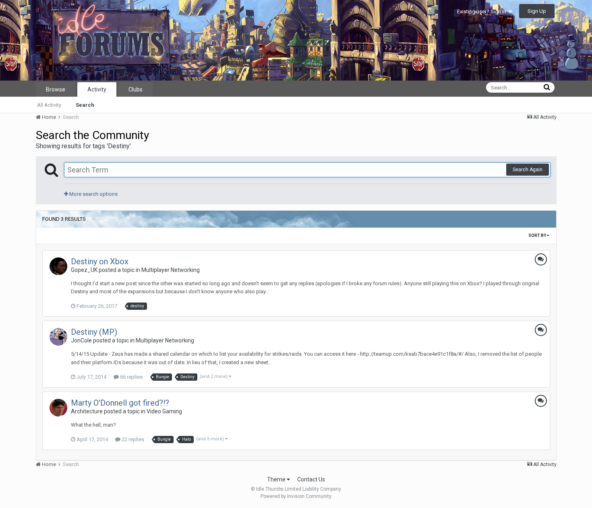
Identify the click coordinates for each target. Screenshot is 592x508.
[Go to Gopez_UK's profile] (58, 266)
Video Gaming (164, 411)
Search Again (527, 169)
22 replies (132, 439)
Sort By (537, 235)
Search (85, 105)
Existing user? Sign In (483, 11)
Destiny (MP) (94, 332)
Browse (55, 89)
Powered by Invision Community (296, 496)
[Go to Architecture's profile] (58, 408)
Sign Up (537, 11)
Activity (96, 89)
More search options (93, 194)
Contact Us (311, 479)
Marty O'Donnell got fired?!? (120, 403)
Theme (277, 479)
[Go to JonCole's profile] (58, 337)
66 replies (131, 377)
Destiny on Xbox (99, 261)
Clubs (135, 89)
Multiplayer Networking (170, 270)
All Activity (49, 105)
